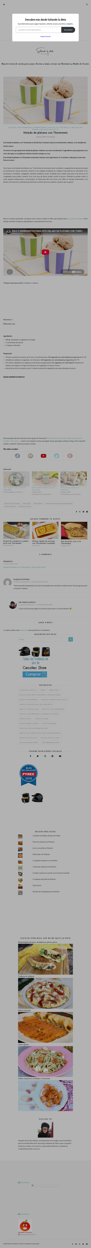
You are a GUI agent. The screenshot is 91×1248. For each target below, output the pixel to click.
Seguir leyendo (45, 36)
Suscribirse (68, 30)
